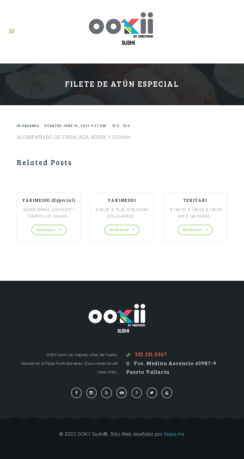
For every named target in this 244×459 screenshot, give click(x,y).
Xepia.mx (174, 434)
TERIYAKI (195, 200)
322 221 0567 (151, 354)
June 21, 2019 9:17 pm (84, 125)
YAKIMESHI (122, 200)
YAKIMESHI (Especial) (49, 200)
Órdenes (31, 125)
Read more (46, 229)
